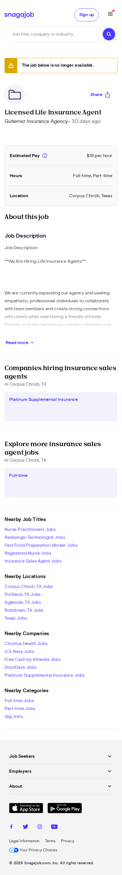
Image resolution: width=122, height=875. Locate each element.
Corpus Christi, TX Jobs (29, 586)
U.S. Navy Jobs (19, 651)
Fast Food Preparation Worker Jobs (41, 545)
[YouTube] (54, 827)
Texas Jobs (16, 618)
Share (96, 94)
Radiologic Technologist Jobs (35, 537)
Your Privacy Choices (38, 850)
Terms (50, 841)
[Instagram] (39, 827)
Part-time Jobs (20, 708)
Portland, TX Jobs (23, 594)
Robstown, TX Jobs (24, 610)
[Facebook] (11, 827)
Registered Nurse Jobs (28, 553)
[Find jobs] (109, 34)
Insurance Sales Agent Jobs (33, 561)
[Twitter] (25, 827)
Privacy (67, 841)
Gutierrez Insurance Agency (36, 121)
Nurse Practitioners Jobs (30, 529)
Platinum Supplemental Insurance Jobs (45, 675)
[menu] (110, 15)
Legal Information (24, 841)
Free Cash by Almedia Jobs (33, 659)
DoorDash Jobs (21, 667)
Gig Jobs (14, 716)
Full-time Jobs (19, 700)
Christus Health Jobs (26, 643)
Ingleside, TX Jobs (23, 602)
